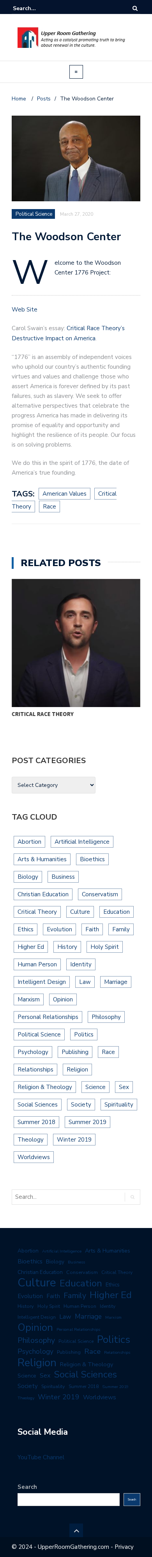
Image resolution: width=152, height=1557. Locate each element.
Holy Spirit (104, 947)
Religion (77, 1069)
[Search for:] (37, 8)
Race (108, 1052)
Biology (28, 877)
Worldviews (34, 1157)
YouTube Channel (41, 1457)
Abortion (29, 842)
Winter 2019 (74, 1140)
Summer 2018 (36, 1122)
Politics (84, 1034)
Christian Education (43, 894)
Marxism (29, 999)
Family (121, 929)
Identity (81, 964)
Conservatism (100, 894)
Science (95, 1087)
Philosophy (106, 1017)
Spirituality (118, 1104)
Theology (31, 1140)
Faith (92, 929)
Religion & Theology (45, 1087)
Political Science (39, 1034)
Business (63, 877)
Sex (124, 1087)
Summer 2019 (87, 1122)
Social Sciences (38, 1104)
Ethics (26, 929)
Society (81, 1104)
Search (27, 1487)
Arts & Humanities (42, 859)
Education (116, 912)
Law (85, 982)
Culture (80, 912)
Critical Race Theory (43, 714)
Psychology (33, 1052)
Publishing (75, 1052)
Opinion (63, 999)
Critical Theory (37, 912)
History (67, 947)
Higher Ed (31, 947)
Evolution (59, 929)
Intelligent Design (42, 982)
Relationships (35, 1069)
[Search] (135, 8)
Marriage (115, 982)
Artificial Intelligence (82, 842)
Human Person (37, 964)
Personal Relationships (48, 1017)
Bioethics (92, 859)
